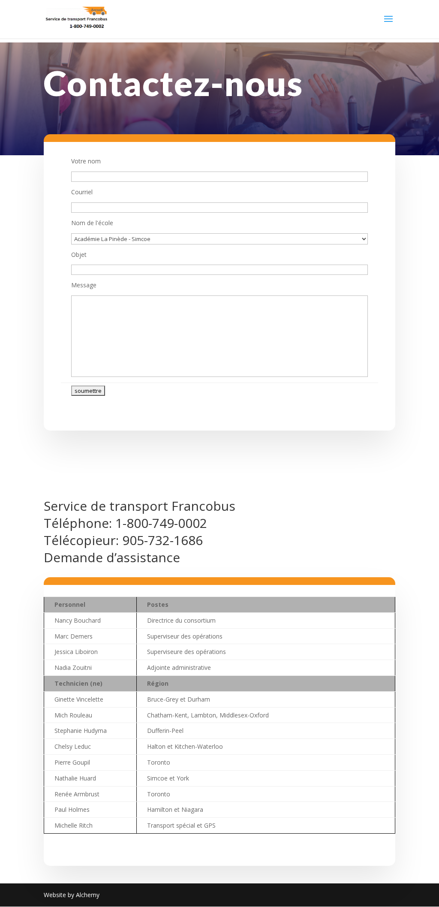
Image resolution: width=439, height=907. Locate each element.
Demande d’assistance (112, 557)
